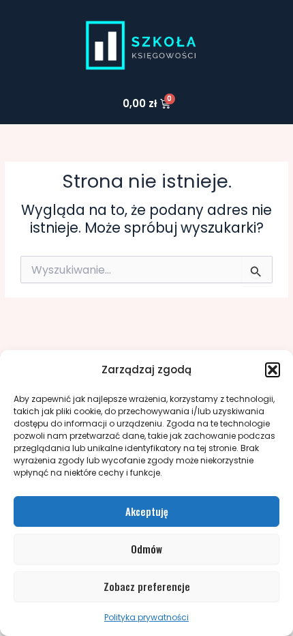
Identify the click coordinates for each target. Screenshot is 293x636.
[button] (272, 370)
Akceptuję (146, 511)
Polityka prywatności (146, 617)
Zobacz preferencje (147, 586)
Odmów (146, 548)
